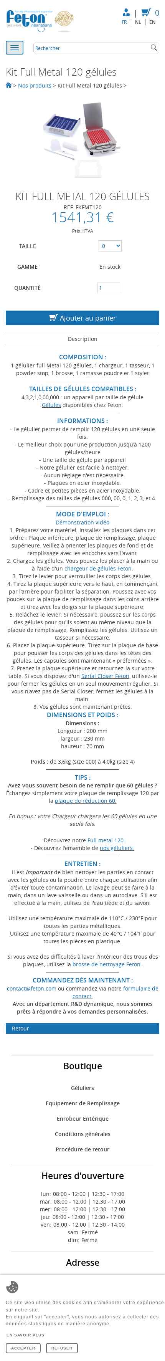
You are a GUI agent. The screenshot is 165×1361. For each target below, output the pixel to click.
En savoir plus (26, 1335)
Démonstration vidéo (82, 522)
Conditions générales (83, 1134)
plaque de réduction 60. (86, 800)
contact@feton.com (31, 988)
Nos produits (34, 85)
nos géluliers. (117, 848)
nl (138, 22)
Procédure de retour (82, 1149)
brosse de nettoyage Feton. (107, 964)
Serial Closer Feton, (105, 676)
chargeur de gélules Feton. (98, 568)
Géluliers (82, 1087)
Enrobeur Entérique (83, 1118)
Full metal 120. (106, 840)
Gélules (51, 404)
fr (124, 22)
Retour (20, 1028)
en (152, 22)
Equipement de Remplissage (83, 1103)
